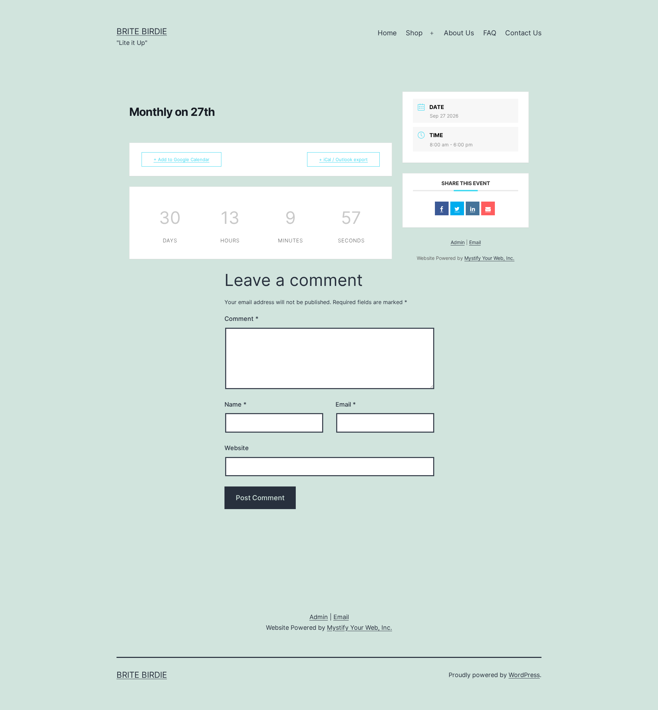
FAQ (489, 33)
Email (475, 242)
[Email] (488, 208)
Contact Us (523, 33)
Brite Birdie (142, 31)
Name (235, 404)
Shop (414, 33)
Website (236, 448)
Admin (458, 242)
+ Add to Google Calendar (181, 159)
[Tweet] (457, 208)
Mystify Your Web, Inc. (489, 258)
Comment (241, 318)
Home (387, 33)
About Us (459, 33)
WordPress (524, 674)
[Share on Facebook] (442, 208)
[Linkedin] (472, 208)
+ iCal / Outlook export (343, 159)
